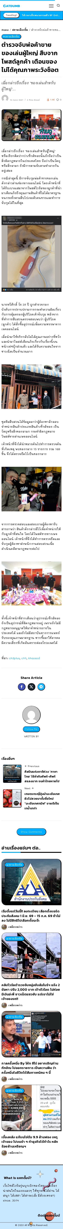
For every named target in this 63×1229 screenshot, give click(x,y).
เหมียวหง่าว (15, 926)
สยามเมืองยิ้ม (20, 29)
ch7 (23, 658)
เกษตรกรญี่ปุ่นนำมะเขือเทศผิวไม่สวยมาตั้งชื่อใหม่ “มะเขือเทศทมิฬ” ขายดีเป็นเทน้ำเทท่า (42, 801)
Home (5, 29)
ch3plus (14, 658)
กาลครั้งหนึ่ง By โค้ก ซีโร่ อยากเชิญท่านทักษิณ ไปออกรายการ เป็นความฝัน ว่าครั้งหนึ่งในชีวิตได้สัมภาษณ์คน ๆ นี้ (30, 1068)
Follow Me (31, 729)
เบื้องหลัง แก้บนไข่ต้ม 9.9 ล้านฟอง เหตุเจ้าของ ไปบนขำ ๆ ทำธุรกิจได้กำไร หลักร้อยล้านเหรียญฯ (30, 1142)
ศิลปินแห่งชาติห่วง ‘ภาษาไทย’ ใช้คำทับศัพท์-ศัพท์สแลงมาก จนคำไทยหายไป (41, 776)
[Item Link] (31, 881)
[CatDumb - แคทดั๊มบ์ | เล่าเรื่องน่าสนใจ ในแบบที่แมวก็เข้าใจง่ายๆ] (11, 5)
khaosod (34, 658)
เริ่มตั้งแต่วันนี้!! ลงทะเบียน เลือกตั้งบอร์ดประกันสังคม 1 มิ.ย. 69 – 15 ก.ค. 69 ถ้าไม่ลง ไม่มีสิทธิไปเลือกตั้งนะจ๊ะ (31, 916)
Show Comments (31, 831)
